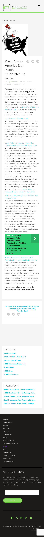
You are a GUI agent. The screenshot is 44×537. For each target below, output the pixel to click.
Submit (12, 500)
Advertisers (7, 458)
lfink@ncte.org (11, 82)
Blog (5, 446)
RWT (33, 309)
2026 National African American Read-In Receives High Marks (20, 396)
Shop (5, 449)
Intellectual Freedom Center (15, 357)
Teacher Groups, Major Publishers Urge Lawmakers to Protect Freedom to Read (20, 403)
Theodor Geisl (22, 311)
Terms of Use (35, 530)
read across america (21, 306)
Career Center (8, 461)
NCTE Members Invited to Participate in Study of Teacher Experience (20, 393)
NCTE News (8, 371)
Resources (7, 428)
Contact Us (7, 452)
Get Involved (7, 422)
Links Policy (35, 528)
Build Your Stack (10, 353)
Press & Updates (9, 455)
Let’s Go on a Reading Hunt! (16, 119)
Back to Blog (9, 20)
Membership (7, 434)
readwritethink (25, 309)
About (5, 419)
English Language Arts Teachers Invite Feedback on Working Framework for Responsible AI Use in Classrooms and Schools (20, 400)
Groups (6, 431)
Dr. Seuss (8, 306)
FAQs (5, 437)
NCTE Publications (11, 374)
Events (5, 425)
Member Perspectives (12, 360)
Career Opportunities (10, 443)
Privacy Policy (36, 526)
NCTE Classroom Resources (14, 364)
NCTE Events (9, 367)
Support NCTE (8, 440)
